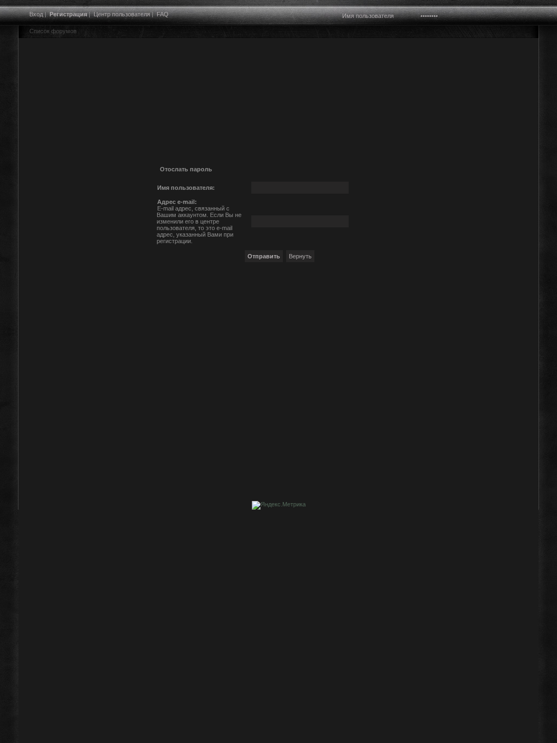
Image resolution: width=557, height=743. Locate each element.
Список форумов (53, 31)
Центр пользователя (122, 14)
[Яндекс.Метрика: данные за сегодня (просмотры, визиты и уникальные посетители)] (279, 505)
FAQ (163, 14)
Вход (36, 14)
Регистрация (68, 14)
